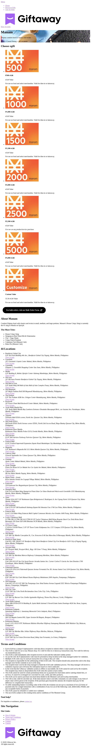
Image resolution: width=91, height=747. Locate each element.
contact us (28, 701)
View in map (9, 357)
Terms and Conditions (13, 717)
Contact (8, 721)
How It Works (10, 715)
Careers (8, 723)
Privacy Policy (10, 719)
